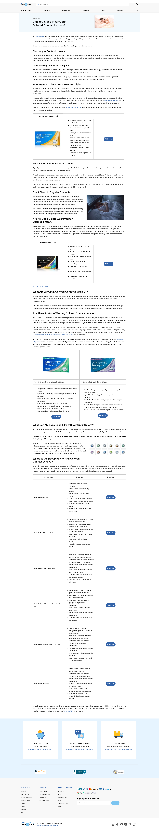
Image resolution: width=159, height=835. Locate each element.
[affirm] (93, 793)
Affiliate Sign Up (25, 794)
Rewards (23, 803)
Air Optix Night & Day (111, 100)
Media (60, 806)
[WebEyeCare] (27, 824)
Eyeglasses (46, 10)
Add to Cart (108, 139)
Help (59, 800)
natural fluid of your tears (74, 107)
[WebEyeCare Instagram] (113, 824)
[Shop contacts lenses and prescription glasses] (26, 5)
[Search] (38, 4)
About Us (23, 791)
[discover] (95, 789)
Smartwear (85, 10)
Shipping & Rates (44, 800)
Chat (59, 794)
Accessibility (24, 809)
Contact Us (61, 791)
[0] (136, 4)
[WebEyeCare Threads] (134, 824)
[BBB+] (79, 772)
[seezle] (86, 793)
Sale (137, 10)
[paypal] (106, 789)
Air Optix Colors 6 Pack (40, 286)
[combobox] (82, 4)
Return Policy (43, 797)
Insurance (120, 10)
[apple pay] (112, 789)
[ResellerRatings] (118, 771)
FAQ (22, 812)
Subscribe (115, 803)
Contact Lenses (26, 10)
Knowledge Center (25, 800)
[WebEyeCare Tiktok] (117, 824)
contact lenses (39, 36)
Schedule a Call (62, 797)
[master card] (90, 789)
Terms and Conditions (52, 825)
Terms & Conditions (45, 794)
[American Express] (100, 789)
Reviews (23, 806)
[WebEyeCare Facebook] (121, 824)
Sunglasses (66, 10)
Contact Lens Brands (26, 797)
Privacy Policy (43, 791)
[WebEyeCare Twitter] (130, 824)
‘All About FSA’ (68, 711)
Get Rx (103, 10)
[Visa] (85, 789)
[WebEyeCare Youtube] (125, 824)
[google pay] (79, 793)
